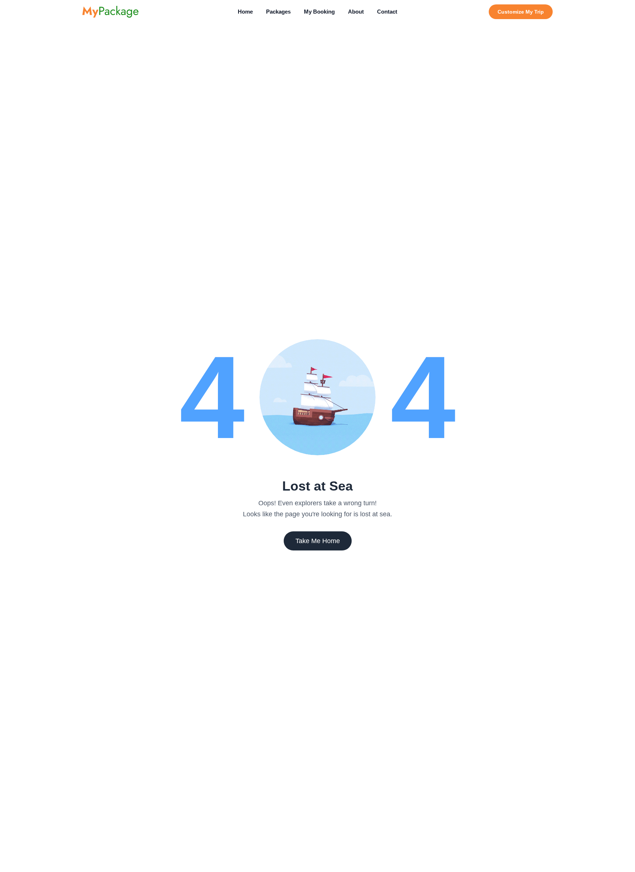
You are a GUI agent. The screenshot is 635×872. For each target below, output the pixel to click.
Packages (278, 11)
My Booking (319, 11)
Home (245, 11)
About (356, 11)
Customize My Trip (521, 12)
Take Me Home (317, 541)
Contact (387, 11)
